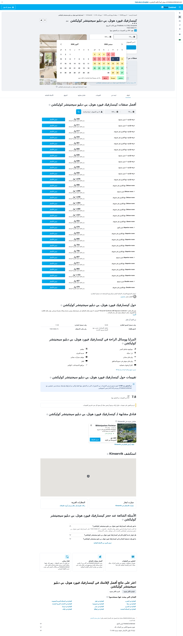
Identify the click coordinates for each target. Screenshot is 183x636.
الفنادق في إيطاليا (99, 609)
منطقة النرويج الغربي (112, 15)
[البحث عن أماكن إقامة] (179, 17)
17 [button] (104, 63)
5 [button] (94, 54)
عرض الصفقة (95, 439)
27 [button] (122, 73)
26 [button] (95, 68)
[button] (2, 2)
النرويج (125, 15)
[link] (124, 444)
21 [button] (117, 68)
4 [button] (99, 54)
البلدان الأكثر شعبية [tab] (129, 591)
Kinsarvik (89, 15)
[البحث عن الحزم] (179, 25)
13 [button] (122, 63)
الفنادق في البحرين (130, 606)
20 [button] (122, 68)
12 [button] (95, 59)
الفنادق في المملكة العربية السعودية (62, 601)
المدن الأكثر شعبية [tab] (115, 591)
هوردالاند (100, 15)
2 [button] (108, 54)
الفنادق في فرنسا (67, 606)
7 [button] (117, 59)
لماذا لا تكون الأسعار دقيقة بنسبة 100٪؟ (122, 630)
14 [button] (117, 63)
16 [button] (108, 63)
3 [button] (103, 54)
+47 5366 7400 (132, 28)
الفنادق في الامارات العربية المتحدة (62, 604)
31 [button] (61, 73)
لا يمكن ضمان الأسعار (95, 618)
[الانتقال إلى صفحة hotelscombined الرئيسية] (168, 7)
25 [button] (99, 68)
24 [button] (104, 68)
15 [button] (113, 63)
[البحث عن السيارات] (179, 21)
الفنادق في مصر (99, 606)
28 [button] (117, 73)
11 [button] (99, 59)
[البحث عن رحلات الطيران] (179, 13)
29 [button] (113, 73)
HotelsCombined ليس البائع (126, 623)
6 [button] (122, 59)
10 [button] (104, 59)
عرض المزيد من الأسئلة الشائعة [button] (103, 543)
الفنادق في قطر (99, 601)
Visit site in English (142, 2)
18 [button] (99, 63)
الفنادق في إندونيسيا (98, 604)
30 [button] (108, 73)
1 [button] (70, 54)
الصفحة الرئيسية (133, 15)
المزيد (134, 314)
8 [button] (70, 59)
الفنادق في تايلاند (67, 609)
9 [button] (108, 59)
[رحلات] (179, 34)
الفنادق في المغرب (130, 601)
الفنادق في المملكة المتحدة (128, 609)
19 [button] (95, 63)
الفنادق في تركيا (131, 604)
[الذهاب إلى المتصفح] (179, 29)
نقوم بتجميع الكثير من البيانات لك (124, 627)
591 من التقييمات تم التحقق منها (120, 30)
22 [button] (113, 68)
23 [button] (108, 68)
